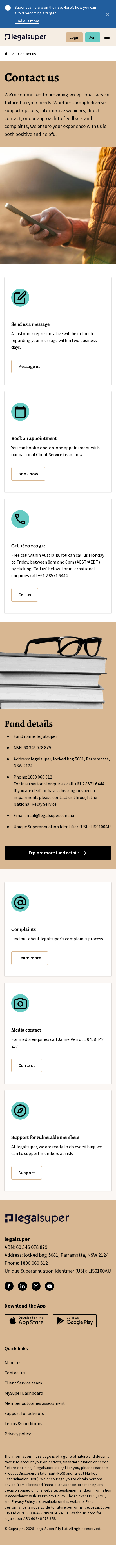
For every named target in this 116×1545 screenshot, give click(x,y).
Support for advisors (24, 1413)
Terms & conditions (23, 1424)
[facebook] (9, 1286)
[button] (29, 366)
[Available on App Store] (75, 1322)
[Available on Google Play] (26, 1322)
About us (13, 1363)
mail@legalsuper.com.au (50, 815)
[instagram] (36, 1286)
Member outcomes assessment (35, 1403)
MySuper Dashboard (24, 1393)
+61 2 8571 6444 (89, 784)
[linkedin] (22, 1286)
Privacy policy (18, 1434)
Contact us (15, 1373)
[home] (6, 54)
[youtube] (49, 1286)
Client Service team (23, 1383)
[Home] (25, 37)
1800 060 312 (40, 777)
